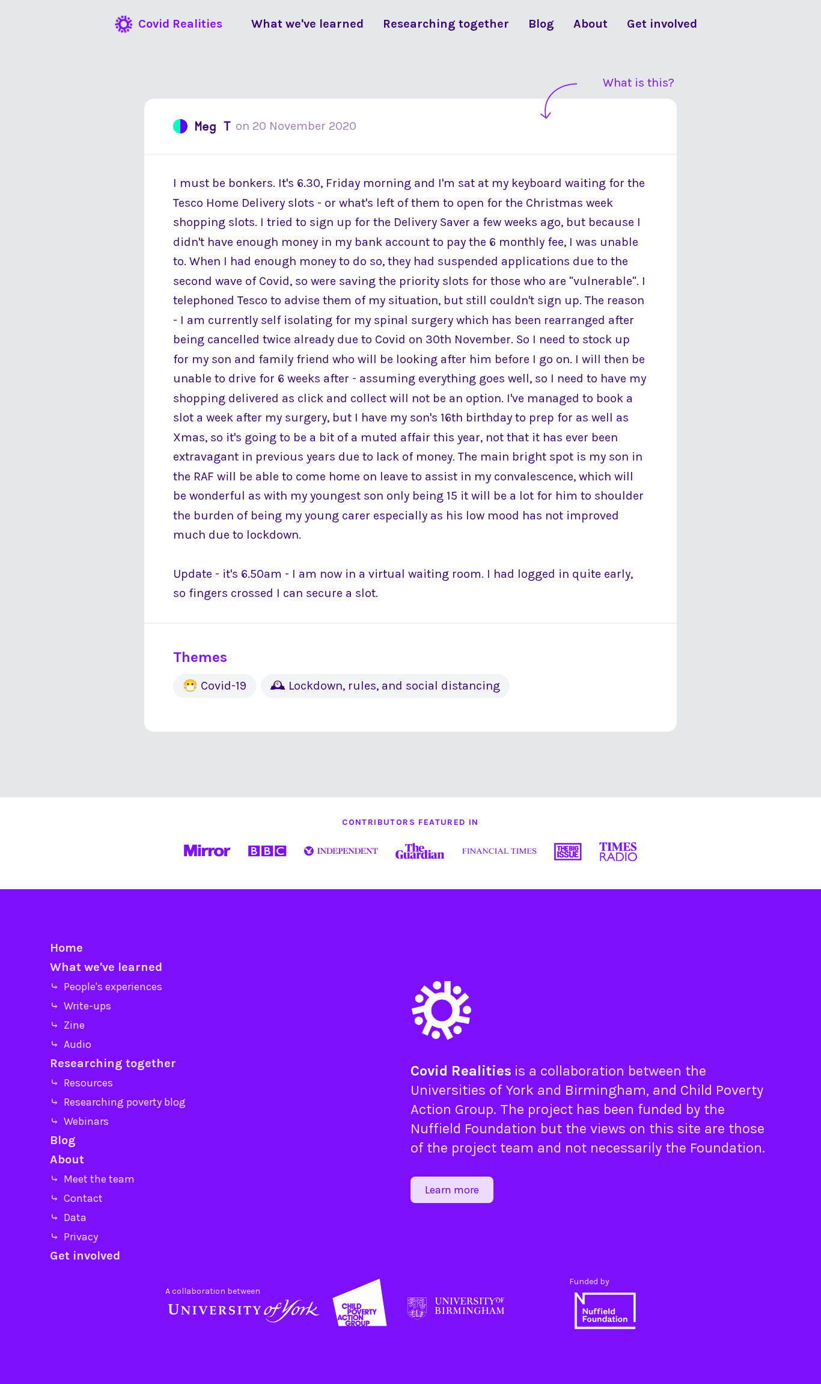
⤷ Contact (76, 1198)
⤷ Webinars (79, 1121)
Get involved (85, 1256)
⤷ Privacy (74, 1236)
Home (66, 948)
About (67, 1159)
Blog (63, 1140)
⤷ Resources (81, 1082)
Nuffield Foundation (473, 1128)
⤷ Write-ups (80, 1005)
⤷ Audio (70, 1044)
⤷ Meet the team (92, 1179)
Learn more (452, 1189)
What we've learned (106, 967)
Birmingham (605, 1090)
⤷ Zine (67, 1025)
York (519, 1090)
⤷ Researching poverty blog (118, 1102)
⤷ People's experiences (106, 986)
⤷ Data (68, 1217)
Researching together (113, 1063)
